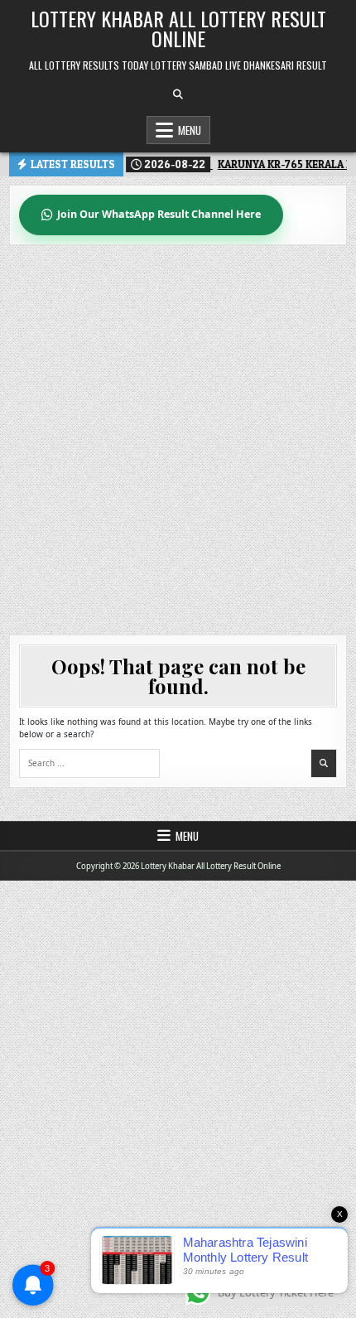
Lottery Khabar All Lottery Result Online (178, 28)
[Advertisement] (178, 431)
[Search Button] (178, 94)
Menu (189, 130)
